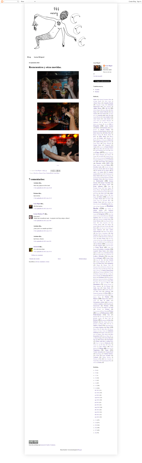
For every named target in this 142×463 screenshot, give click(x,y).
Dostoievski (96, 168)
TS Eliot (103, 345)
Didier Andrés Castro (98, 165)
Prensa (111, 311)
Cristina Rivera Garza (99, 158)
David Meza (102, 161)
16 (96, 378)
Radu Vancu (102, 316)
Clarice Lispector (109, 153)
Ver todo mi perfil (97, 76)
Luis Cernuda (109, 260)
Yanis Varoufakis (108, 359)
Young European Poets (106, 360)
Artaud (100, 124)
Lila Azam (98, 254)
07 (96, 430)
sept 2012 (97, 397)
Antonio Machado (106, 120)
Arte (106, 124)
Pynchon (95, 316)
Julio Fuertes (102, 238)
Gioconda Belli (106, 200)
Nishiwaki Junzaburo (98, 293)
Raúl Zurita (109, 316)
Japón (111, 217)
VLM (97, 355)
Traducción (107, 343)
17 (96, 375)
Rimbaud (95, 322)
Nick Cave (98, 291)
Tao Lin (95, 339)
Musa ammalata (97, 286)
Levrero (102, 253)
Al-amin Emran (97, 101)
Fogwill (105, 190)
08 (96, 427)
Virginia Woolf (109, 352)
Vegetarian (96, 350)
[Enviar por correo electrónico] (52, 171)
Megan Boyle (110, 277)
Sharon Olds (96, 329)
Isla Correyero (97, 216)
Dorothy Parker (108, 167)
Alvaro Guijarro (97, 110)
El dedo (101, 174)
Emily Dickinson (109, 179)
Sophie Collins (104, 332)
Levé (97, 253)
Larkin (111, 245)
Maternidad (105, 275)
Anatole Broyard (97, 117)
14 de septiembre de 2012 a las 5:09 (42, 220)
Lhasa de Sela (109, 253)
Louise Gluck (109, 258)
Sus (112, 336)
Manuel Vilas (107, 265)
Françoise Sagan (103, 191)
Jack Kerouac (105, 216)
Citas (97, 152)
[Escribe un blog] (53, 171)
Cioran (106, 150)
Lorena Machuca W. (39, 214)
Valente (101, 348)
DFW (108, 163)
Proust (97, 313)
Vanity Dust (109, 348)
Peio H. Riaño (104, 300)
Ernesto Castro (42, 173)
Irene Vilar (111, 214)
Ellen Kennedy (105, 177)
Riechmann (103, 320)
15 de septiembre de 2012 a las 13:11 (43, 231)
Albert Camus (108, 101)
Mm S (108, 282)
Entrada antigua (83, 259)
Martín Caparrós (99, 274)
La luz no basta (109, 244)
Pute (108, 315)
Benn (110, 131)
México (106, 279)
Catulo (95, 147)
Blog (29, 57)
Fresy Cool (104, 193)
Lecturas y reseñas (103, 249)
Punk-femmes (97, 315)
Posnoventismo (96, 311)
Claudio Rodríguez (100, 154)
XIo (100, 359)
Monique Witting (107, 284)
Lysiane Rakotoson (100, 261)
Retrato (95, 320)
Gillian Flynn (96, 200)
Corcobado (101, 156)
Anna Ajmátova (107, 117)
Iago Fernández (100, 206)
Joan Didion (108, 224)
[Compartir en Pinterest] (59, 171)
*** (58, 165)
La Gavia (98, 244)
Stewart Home (106, 336)
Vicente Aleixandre (98, 352)
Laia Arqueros (98, 245)
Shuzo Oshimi (102, 331)
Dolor (108, 165)
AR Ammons (104, 122)
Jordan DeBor (96, 226)
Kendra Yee (96, 242)
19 (96, 373)
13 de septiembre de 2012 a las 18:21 (43, 208)
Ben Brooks (103, 131)
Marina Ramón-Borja (107, 270)
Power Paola (104, 311)
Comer (94, 156)
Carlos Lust (108, 141)
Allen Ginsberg (107, 106)
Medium (97, 91)
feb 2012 (97, 414)
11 (96, 420)
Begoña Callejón (105, 129)
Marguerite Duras (97, 267)
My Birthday (107, 286)
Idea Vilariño (108, 208)
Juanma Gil (96, 236)
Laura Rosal (56, 173)
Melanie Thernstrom (99, 279)
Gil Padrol (108, 198)
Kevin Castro (104, 242)
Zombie (99, 362)
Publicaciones (105, 313)
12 (96, 388)
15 (96, 380)
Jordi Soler (101, 228)
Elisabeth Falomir (107, 175)
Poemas (106, 306)
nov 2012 (97, 392)
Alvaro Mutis (106, 110)
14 (96, 383)
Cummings (95, 160)
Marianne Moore (107, 268)
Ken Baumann (108, 240)
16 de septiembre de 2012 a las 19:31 (43, 251)
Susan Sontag (98, 338)
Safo (110, 323)
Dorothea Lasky (97, 167)
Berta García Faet (97, 133)
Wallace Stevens (106, 357)
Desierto (98, 163)
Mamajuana (110, 263)
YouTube (97, 89)
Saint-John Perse (109, 325)
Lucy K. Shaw (99, 260)
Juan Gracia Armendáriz (102, 233)
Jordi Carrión (105, 226)
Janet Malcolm (105, 217)
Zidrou (94, 362)
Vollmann (95, 357)
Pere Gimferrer (110, 302)
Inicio (59, 259)
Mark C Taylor (109, 272)
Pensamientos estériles (98, 302)
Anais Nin (108, 115)
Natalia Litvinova (97, 289)
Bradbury (109, 138)
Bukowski (110, 140)
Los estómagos (97, 258)
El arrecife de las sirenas (102, 170)
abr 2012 (97, 409)
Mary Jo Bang (108, 274)
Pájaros (95, 299)
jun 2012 (97, 405)
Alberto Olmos (97, 103)
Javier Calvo (107, 219)
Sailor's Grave (97, 325)
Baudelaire (104, 127)
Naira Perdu (106, 288)
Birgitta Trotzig (97, 134)
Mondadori (96, 284)
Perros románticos (99, 304)
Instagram (101, 214)
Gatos (100, 197)
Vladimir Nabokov (108, 353)
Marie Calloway (96, 270)
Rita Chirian (104, 322)
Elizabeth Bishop (96, 177)
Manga (98, 265)
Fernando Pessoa (97, 188)
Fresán (96, 193)
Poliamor (99, 309)
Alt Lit (107, 108)
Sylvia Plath (108, 338)
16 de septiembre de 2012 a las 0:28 (42, 241)
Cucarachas (108, 158)
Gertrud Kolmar (110, 197)
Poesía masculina (97, 307)
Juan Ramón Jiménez (106, 235)
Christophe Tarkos (109, 148)
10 (96, 422)
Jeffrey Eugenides (104, 223)
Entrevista (95, 184)
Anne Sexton (107, 119)
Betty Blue (108, 133)
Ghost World (98, 198)
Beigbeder (95, 131)
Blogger (80, 450)
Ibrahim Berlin (49, 173)
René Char (108, 318)
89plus (95, 99)
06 (96, 433)
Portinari (107, 309)
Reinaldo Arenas (97, 318)
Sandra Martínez (99, 327)
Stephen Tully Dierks (103, 334)
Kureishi (111, 242)
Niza (106, 293)
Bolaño (101, 138)
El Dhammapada (108, 174)
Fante (109, 186)
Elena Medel (96, 175)
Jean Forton (106, 221)
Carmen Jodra (97, 145)
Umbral (94, 346)
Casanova (107, 145)
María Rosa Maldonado (107, 267)
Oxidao (107, 297)
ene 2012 (97, 417)
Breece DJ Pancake (102, 140)
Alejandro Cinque (100, 105)
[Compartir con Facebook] (57, 171)
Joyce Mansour (97, 229)
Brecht (94, 140)
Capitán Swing (99, 141)
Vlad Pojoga (98, 353)
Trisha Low (95, 345)
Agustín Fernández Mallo (105, 99)
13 (96, 385)
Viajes (107, 350)
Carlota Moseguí (107, 143)
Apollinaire (95, 122)
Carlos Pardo (96, 143)
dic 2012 (97, 390)
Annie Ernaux (96, 120)
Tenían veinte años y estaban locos (104, 341)
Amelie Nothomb (103, 112)
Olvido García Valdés (103, 295)
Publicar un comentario (37, 255)
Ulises (109, 345)
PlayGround (96, 305)
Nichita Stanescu (109, 289)
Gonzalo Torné (97, 202)
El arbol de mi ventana (107, 168)
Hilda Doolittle (96, 204)
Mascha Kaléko (97, 275)
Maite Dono (101, 263)
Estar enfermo (98, 186)
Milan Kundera (103, 281)
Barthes (97, 127)
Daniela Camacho (104, 160)
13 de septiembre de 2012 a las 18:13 (43, 198)
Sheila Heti (104, 329)
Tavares (102, 339)
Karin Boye (100, 240)
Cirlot (112, 150)
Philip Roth (108, 304)
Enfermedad (99, 181)
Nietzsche (107, 291)
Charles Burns (99, 148)
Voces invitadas (106, 355)
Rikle (109, 320)
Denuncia (110, 161)
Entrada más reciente (34, 259)
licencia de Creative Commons (47, 445)
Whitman (95, 359)
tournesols (36, 246)
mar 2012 (97, 412)
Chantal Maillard (109, 147)
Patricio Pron (105, 298)
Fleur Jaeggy (108, 188)
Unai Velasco (102, 346)
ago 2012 (97, 400)
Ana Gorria (103, 113)
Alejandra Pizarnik (108, 103)
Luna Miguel (39, 57)
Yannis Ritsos (96, 360)
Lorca (109, 256)
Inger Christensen (105, 212)
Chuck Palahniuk (99, 150)
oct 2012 (97, 395)
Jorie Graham (109, 228)
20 (96, 370)
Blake (94, 136)
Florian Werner (96, 190)
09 (96, 425)
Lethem (111, 251)
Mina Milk (110, 281)
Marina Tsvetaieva (100, 272)
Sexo (108, 327)
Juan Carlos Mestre (108, 231)
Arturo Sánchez (109, 126)
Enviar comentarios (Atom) (42, 261)
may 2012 (97, 407)
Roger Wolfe (103, 323)
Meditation (101, 277)
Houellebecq (105, 204)
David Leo (36, 173)
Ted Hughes (110, 339)
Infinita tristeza (97, 210)
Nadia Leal (96, 288)
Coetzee (109, 154)
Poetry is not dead (108, 307)
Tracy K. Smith (99, 343)
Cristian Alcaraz (109, 156)
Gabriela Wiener (104, 195)
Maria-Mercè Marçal (97, 268)
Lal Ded (107, 245)
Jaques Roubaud (99, 219)
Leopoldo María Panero (99, 251)
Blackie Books (107, 134)
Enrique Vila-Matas (106, 183)
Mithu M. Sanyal (100, 282)
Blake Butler (102, 136)
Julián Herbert (104, 236)
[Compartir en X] (55, 171)
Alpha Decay (97, 108)
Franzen (111, 191)
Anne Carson (96, 119)
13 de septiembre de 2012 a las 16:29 (43, 188)
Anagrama (99, 115)
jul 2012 (97, 402)
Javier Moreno (97, 221)
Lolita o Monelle (98, 256)
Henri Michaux (108, 202)
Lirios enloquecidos (107, 254)
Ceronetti (101, 147)
